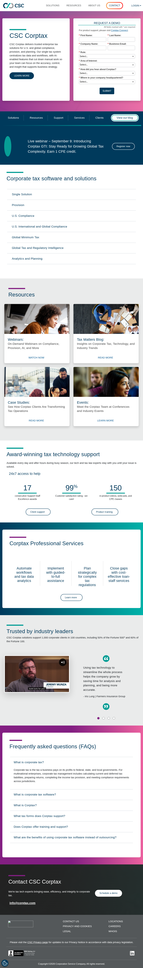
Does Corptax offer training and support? (41, 827)
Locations (116, 921)
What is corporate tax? (29, 763)
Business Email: (117, 44)
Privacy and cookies (77, 926)
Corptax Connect (119, 30)
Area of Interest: (88, 61)
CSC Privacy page (37, 942)
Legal (67, 931)
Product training (104, 512)
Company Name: (88, 44)
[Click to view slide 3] (109, 718)
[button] (54, 5)
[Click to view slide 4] (114, 718)
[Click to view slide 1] (98, 718)
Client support (37, 512)
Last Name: (114, 35)
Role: (82, 52)
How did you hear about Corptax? (97, 69)
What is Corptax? (26, 806)
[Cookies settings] (4, 963)
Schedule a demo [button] (108, 893)
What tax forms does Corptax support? (39, 816)
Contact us (71, 921)
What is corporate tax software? (35, 795)
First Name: (86, 35)
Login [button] (135, 5)
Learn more (24, 75)
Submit (107, 91)
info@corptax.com (22, 903)
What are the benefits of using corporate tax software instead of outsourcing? (65, 838)
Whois (113, 931)
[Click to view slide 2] (103, 718)
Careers (115, 926)
